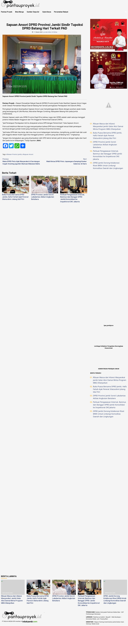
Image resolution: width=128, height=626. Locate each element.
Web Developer (116, 617)
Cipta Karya (46, 12)
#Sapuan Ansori (28, 154)
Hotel (106, 622)
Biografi (108, 617)
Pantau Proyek (6, 12)
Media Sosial (95, 624)
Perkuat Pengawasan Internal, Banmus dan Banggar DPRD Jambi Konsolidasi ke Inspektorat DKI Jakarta (107, 155)
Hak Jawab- (103, 612)
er (119, 622)
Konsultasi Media (91, 619)
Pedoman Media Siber (113, 612)
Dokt (117, 622)
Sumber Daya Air (33, 12)
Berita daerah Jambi (8, 592)
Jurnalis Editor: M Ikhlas (50, 32)
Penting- (101, 622)
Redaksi (97, 612)
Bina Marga (19, 12)
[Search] (125, 12)
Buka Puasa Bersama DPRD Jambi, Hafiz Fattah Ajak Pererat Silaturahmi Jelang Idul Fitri (15, 197)
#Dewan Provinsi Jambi (14, 154)
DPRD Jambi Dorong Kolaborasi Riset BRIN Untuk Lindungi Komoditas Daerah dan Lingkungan (108, 165)
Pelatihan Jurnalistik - (99, 617)
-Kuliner (110, 622)
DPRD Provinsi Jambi (44, 21)
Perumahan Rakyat (61, 12)
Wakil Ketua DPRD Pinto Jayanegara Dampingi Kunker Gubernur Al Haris (66, 161)
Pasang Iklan (104, 619)
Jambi (114, 622)
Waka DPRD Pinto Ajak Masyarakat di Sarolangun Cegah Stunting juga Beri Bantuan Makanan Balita (21, 161)
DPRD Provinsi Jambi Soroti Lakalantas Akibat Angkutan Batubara (42, 197)
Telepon (96, 622)
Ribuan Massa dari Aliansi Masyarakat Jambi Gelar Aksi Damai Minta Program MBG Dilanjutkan (108, 126)
